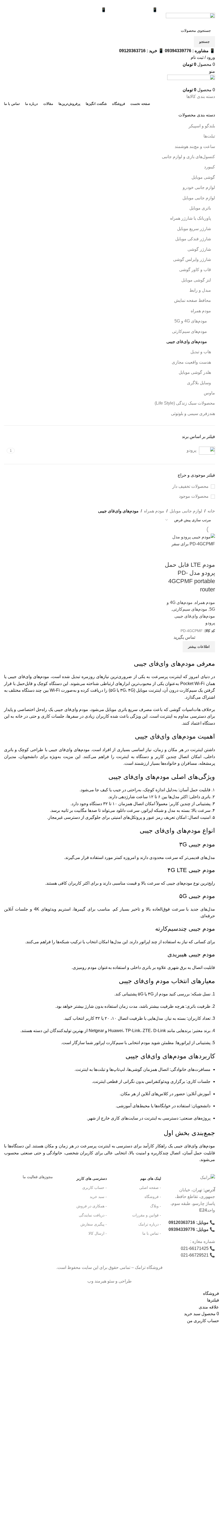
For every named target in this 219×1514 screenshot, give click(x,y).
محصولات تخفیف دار (190, 486)
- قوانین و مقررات (146, 1215)
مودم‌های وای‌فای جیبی (186, 341)
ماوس (209, 393)
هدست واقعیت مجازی (191, 362)
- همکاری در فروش (91, 1206)
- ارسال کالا (97, 1233)
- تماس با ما (151, 1233)
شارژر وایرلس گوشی (192, 259)
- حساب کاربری (94, 1187)
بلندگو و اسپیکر (202, 126)
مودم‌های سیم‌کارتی (189, 331)
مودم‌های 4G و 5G (190, 321)
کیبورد (209, 167)
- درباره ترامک (149, 1224)
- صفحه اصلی (150, 1187)
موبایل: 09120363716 (189, 1222)
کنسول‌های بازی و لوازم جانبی (188, 156)
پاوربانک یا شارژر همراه (190, 218)
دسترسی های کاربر (91, 1178)
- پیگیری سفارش (93, 1224)
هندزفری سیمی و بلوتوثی (193, 413)
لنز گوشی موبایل (196, 280)
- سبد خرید (98, 1197)
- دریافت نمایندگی (93, 1215)
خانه (211, 511)
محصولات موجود (194, 496)
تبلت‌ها (209, 136)
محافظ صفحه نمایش (192, 300)
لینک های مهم (150, 1178)
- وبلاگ (155, 1206)
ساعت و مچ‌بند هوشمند (195, 146)
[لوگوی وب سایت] (190, 18)
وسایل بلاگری (199, 383)
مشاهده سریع (208, 554)
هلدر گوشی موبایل (195, 372)
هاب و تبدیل (200, 351)
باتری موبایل (200, 208)
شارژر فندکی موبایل (193, 239)
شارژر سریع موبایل (194, 228)
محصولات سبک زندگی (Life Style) (185, 403)
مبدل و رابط (200, 290)
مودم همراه (201, 311)
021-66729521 (195, 1255)
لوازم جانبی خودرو (199, 187)
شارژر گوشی (199, 249)
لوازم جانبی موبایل (198, 198)
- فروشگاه (152, 1197)
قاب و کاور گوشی (195, 269)
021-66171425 (195, 1248)
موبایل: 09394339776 (189, 1229)
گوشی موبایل (203, 177)
